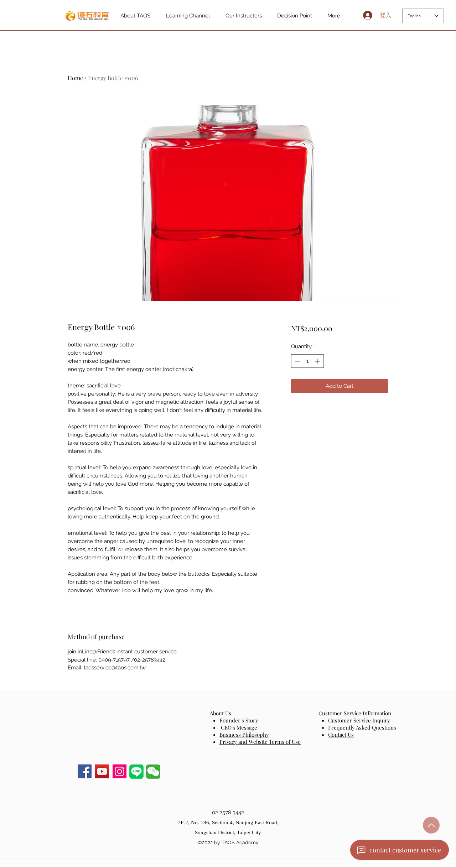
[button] (153, 771)
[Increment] (318, 361)
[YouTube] (102, 771)
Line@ (89, 651)
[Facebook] (85, 771)
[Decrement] (297, 361)
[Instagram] (119, 771)
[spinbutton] (307, 361)
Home (75, 78)
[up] (431, 825)
